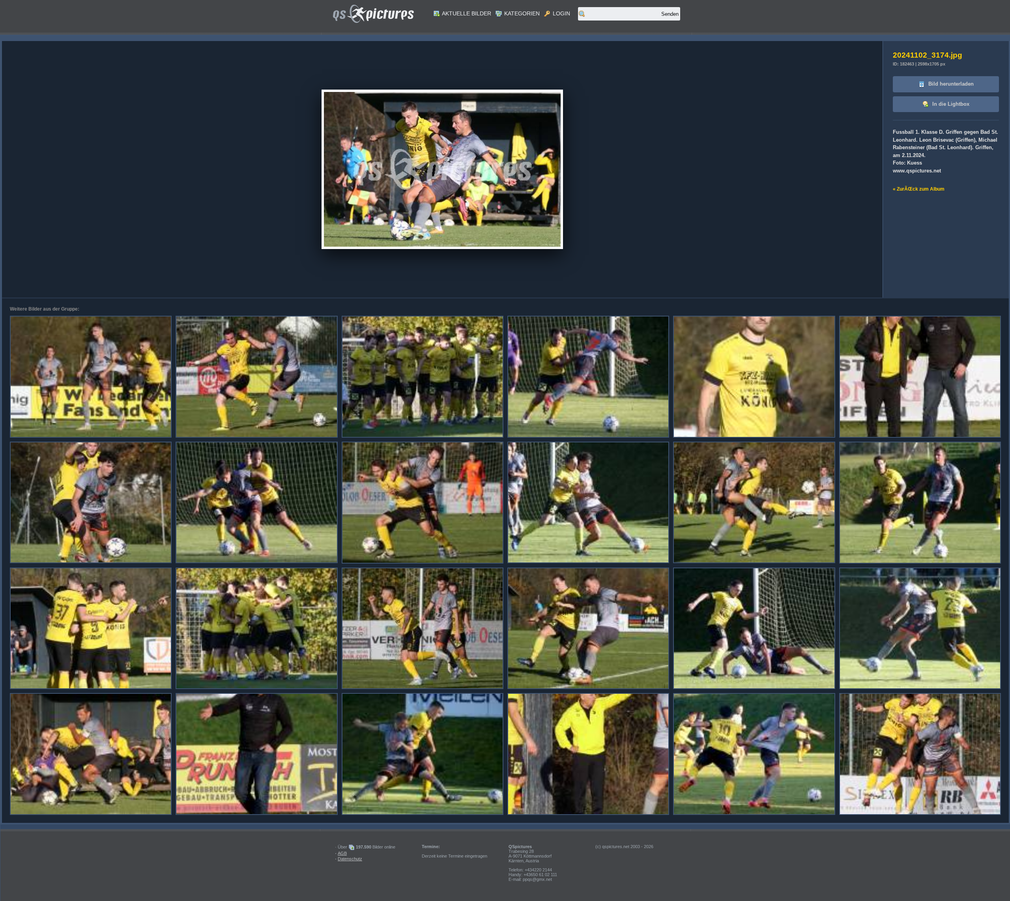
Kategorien (521, 13)
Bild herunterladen (950, 84)
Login (560, 13)
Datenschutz (350, 858)
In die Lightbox (950, 104)
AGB (342, 853)
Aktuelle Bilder (466, 13)
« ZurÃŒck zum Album (919, 189)
